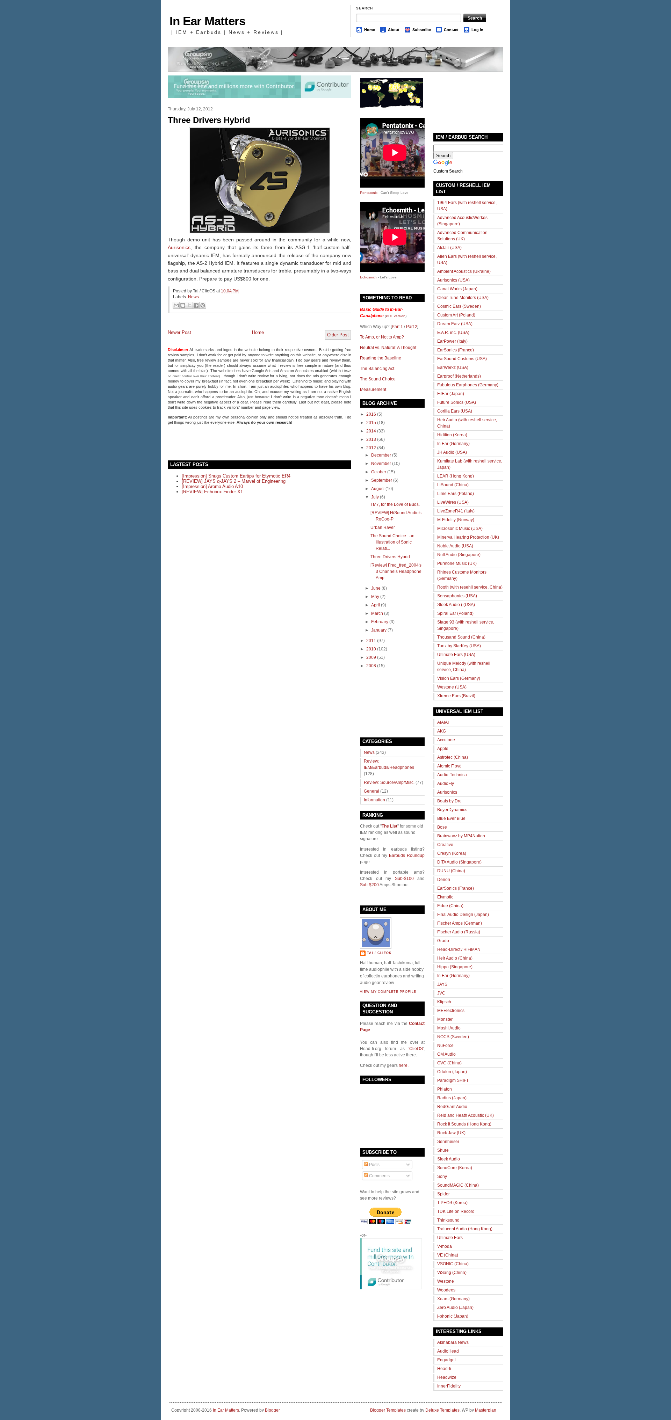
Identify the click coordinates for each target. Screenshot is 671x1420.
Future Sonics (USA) (456, 402)
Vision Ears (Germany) (458, 678)
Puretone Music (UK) (457, 563)
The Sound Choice (378, 379)
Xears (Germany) (453, 1298)
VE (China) (447, 1255)
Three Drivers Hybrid (209, 120)
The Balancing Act (377, 368)
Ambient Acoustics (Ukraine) (464, 271)
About (393, 30)
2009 (371, 657)
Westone (445, 1281)
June (376, 588)
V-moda (444, 1246)
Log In (477, 30)
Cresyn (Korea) (451, 853)
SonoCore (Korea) (454, 1167)
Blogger (272, 1410)
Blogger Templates (388, 1410)
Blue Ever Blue (451, 818)
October (378, 471)
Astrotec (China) (452, 757)
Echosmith (368, 277)
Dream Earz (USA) (454, 323)
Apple (442, 748)
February (379, 621)
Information (374, 800)
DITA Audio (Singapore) (459, 862)
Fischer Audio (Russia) (458, 932)
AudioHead (448, 1351)
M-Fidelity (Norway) (455, 519)
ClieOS (416, 1048)
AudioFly (445, 783)
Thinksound (448, 1220)
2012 (371, 447)
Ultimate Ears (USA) (456, 654)
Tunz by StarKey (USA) (459, 645)
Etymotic (445, 897)
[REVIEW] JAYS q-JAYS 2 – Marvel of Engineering (234, 481)
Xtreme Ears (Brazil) (456, 695)
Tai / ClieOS (379, 953)
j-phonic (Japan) (452, 1316)
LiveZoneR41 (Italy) (456, 511)
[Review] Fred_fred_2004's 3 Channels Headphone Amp (395, 571)
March (377, 613)
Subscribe (421, 30)
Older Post (338, 334)
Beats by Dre (449, 801)
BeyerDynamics (452, 809)
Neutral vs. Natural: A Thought (388, 347)
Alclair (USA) (449, 247)
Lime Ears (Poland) (455, 493)
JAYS (442, 984)
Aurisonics (179, 247)
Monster (445, 1019)
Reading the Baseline (380, 358)
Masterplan (485, 1410)
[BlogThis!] (182, 305)
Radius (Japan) (452, 1097)
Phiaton (444, 1089)
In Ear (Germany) (453, 443)
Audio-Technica (452, 774)
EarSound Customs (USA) (462, 358)
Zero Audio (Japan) (455, 1307)
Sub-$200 (369, 884)
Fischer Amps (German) (459, 923)
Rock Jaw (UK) (451, 1132)
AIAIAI (443, 722)
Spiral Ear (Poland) (455, 613)
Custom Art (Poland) (456, 315)
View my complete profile (388, 991)
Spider (443, 1194)
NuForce (445, 1045)
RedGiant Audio (452, 1106)
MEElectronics (450, 1010)
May (375, 596)
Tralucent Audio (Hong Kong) (464, 1228)
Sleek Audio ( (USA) (456, 604)
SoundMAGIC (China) (458, 1185)
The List (389, 826)
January (379, 630)
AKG (441, 731)
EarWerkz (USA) (452, 367)
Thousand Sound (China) (461, 637)
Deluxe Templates (442, 1410)
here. (404, 1065)
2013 (371, 439)
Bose (442, 827)
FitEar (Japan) (450, 393)
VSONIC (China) (453, 1263)
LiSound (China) (453, 484)
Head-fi (444, 1368)
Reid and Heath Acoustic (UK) (465, 1115)
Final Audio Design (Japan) (463, 914)
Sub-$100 (404, 878)
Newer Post (179, 332)
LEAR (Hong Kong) (455, 476)
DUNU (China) (451, 870)
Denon (443, 879)
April (375, 605)
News (193, 296)
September (381, 480)
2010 (371, 649)
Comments (379, 1175)
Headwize (446, 1377)
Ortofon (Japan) (452, 1071)
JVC (441, 993)
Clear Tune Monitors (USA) (463, 297)
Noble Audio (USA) (455, 546)
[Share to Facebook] (196, 305)
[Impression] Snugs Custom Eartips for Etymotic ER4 (236, 476)
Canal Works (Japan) (457, 288)
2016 (371, 414)
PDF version (395, 316)
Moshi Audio (449, 1028)
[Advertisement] (249, 441)
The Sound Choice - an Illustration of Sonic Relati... (392, 542)
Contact (451, 30)
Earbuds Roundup (407, 855)
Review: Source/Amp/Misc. (389, 782)
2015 (371, 422)
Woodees (446, 1290)
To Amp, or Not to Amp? (382, 337)
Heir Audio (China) (454, 958)
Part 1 (397, 326)
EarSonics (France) (455, 350)
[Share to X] (189, 305)
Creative (445, 844)
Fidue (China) (450, 905)
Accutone (446, 739)
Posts (374, 1164)
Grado (443, 940)
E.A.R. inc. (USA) (453, 332)
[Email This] (176, 305)
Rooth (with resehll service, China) (470, 587)
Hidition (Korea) (452, 434)
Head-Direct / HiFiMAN (459, 949)
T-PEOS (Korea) (452, 1202)
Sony (442, 1176)
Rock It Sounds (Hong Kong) (464, 1124)
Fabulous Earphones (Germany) (467, 385)
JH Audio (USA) (452, 452)
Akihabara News (453, 1342)
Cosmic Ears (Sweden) (459, 306)
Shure (443, 1150)
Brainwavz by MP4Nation (461, 835)
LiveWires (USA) (453, 502)
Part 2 (411, 326)
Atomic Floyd (449, 766)
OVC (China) (449, 1063)
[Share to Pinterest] (202, 305)
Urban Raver (382, 527)
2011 (371, 640)
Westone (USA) (452, 687)
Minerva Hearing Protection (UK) (468, 537)
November (381, 463)
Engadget (446, 1359)
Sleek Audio (448, 1159)
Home (369, 30)
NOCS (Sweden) (453, 1036)
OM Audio (446, 1054)
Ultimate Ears (450, 1237)
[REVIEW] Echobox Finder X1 (212, 491)
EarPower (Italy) (452, 341)
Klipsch (444, 1001)
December (381, 455)
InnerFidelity (449, 1386)
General (371, 791)
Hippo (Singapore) (454, 966)
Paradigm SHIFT (453, 1080)
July (375, 497)
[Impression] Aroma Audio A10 (212, 486)
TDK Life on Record (456, 1211)
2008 (371, 665)
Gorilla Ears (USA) (454, 411)
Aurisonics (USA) (453, 280)
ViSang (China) (452, 1272)
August (377, 488)
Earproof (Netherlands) (459, 376)
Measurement (373, 389)
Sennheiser (448, 1141)
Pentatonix (369, 193)
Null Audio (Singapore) (459, 554)
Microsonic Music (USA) (460, 528)
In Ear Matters (207, 21)
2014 (371, 431)
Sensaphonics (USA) (457, 596)
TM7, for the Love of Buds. (395, 504)
